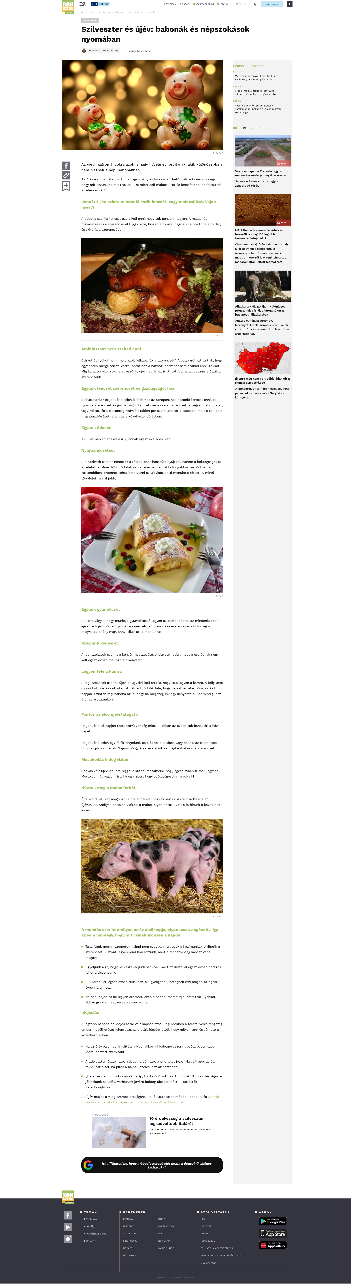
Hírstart (128, 1226)
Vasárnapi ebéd (205, 4)
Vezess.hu (129, 1233)
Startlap (128, 1219)
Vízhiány (171, 4)
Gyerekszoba (166, 1226)
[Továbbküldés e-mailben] (66, 175)
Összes (257, 66)
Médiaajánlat (209, 1263)
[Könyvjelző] (66, 186)
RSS (203, 1219)
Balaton (224, 4)
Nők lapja (164, 1241)
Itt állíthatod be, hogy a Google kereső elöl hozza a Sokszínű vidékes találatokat (157, 1165)
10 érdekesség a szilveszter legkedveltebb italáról (177, 1121)
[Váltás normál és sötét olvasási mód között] (255, 4)
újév (152, 12)
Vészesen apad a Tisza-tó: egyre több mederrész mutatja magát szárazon (262, 173)
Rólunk (205, 1233)
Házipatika (129, 1255)
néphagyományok (112, 12)
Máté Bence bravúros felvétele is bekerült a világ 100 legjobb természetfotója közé (259, 234)
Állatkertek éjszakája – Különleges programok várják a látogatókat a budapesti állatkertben (260, 310)
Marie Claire (166, 1248)
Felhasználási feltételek (217, 1248)
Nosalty (128, 1248)
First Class (130, 1241)
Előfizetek (271, 4)
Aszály (186, 4)
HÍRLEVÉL (206, 1226)
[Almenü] (83, 4)
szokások (136, 12)
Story (161, 1219)
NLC (160, 1233)
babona (88, 12)
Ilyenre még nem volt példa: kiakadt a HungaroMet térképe (262, 380)
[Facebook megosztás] (66, 166)
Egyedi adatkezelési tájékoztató (221, 1255)
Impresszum (208, 1241)
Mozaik (90, 20)
